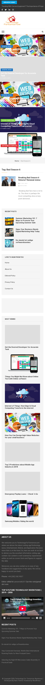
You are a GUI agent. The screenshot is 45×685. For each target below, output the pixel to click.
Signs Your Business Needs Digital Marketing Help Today (28, 230)
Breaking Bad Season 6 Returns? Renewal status (29, 178)
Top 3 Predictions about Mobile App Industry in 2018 (19, 466)
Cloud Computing (8, 120)
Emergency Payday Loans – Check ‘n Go (21, 494)
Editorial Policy (10, 276)
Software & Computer (9, 145)
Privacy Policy (10, 282)
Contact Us (9, 289)
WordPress (37, 681)
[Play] (4, 618)
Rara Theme (18, 681)
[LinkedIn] (9, 10)
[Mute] (37, 618)
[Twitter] (6, 10)
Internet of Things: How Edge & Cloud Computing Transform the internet (18, 125)
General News (7, 46)
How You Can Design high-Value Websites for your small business (21, 51)
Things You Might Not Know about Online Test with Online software (16, 150)
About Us (8, 269)
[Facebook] (2, 10)
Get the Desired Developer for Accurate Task (18, 74)
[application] (22, 608)
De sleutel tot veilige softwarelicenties (24, 241)
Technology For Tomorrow (24, 679)
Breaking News (9, 2)
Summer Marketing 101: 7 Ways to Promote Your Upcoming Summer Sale (26, 220)
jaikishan (23, 185)
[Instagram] (13, 10)
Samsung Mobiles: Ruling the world (19, 521)
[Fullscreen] (40, 618)
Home (7, 263)
